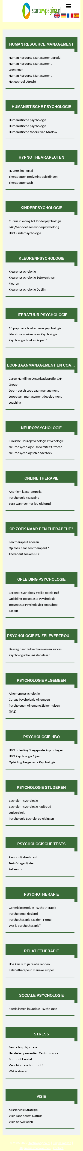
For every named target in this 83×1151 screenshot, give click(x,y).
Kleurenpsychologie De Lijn (27, 289)
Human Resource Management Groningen (30, 67)
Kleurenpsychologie (22, 272)
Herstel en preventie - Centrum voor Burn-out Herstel (33, 1056)
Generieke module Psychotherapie (32, 908)
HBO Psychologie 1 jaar (25, 756)
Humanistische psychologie (27, 120)
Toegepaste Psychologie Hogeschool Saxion (33, 608)
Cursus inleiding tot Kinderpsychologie (35, 221)
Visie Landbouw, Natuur (25, 1116)
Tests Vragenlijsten (22, 863)
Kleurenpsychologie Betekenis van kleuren (32, 281)
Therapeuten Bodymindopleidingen (33, 177)
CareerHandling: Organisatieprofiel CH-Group (35, 382)
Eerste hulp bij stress (23, 1047)
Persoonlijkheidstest (23, 857)
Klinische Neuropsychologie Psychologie (36, 441)
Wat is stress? (18, 1071)
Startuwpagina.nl (39, 1143)
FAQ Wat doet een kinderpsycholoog (34, 227)
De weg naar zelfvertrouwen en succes (35, 649)
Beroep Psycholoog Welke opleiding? (34, 593)
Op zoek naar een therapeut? (29, 548)
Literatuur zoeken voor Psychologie (33, 334)
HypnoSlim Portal (21, 171)
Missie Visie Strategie (23, 1110)
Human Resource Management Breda (34, 58)
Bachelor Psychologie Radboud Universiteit (30, 810)
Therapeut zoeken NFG (24, 554)
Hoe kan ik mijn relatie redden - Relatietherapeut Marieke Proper (31, 967)
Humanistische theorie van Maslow (33, 132)
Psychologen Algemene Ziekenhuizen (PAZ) (34, 709)
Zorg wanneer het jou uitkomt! (30, 504)
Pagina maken (62, 1143)
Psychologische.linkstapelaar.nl (30, 655)
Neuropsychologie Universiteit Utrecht (35, 447)
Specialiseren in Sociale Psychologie (33, 1009)
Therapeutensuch (21, 183)
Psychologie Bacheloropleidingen (31, 819)
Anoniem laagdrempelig (25, 492)
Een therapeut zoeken (24, 542)
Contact (58, 1148)
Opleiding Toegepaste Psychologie (32, 599)
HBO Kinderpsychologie (25, 233)
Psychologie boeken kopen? (28, 340)
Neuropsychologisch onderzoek (30, 453)
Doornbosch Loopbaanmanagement (34, 391)
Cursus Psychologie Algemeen (29, 700)
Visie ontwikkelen (21, 1122)
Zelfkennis (16, 869)
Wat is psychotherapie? (25, 926)
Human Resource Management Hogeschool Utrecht (30, 79)
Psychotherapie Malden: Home (30, 920)
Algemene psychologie (24, 694)
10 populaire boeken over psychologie (35, 328)
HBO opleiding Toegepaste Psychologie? (36, 750)
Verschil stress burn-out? (26, 1065)
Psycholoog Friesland (23, 914)
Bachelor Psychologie (23, 801)
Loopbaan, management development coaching (35, 400)
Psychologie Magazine (24, 498)
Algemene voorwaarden (34, 1148)
